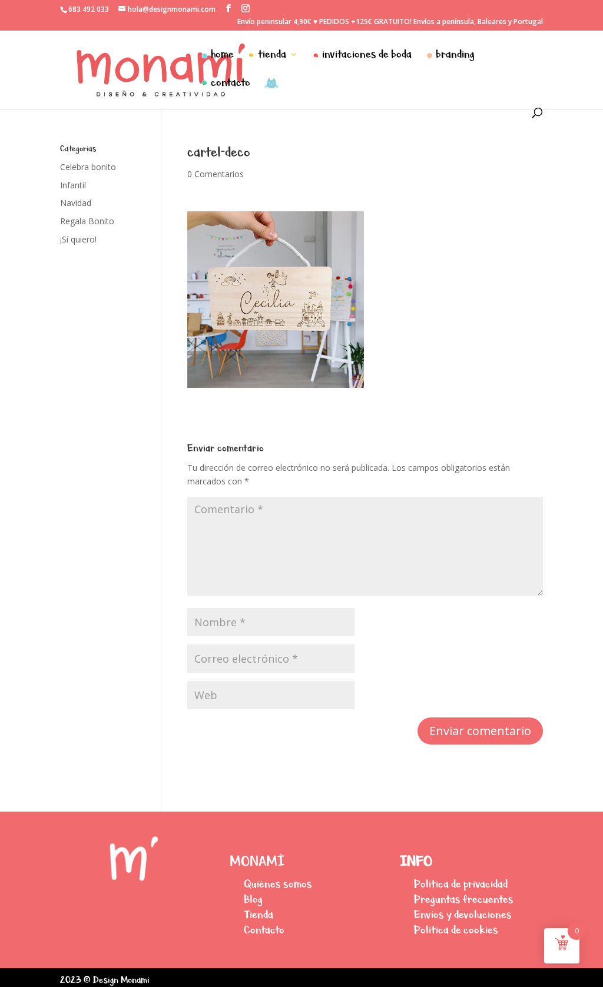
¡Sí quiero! (78, 239)
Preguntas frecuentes (463, 899)
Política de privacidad (461, 883)
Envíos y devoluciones (463, 914)
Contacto (264, 929)
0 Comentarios (215, 174)
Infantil (73, 185)
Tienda (258, 914)
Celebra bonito (88, 166)
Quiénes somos (278, 883)
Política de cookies (456, 929)
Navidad (75, 202)
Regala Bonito (87, 221)
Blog (253, 899)
